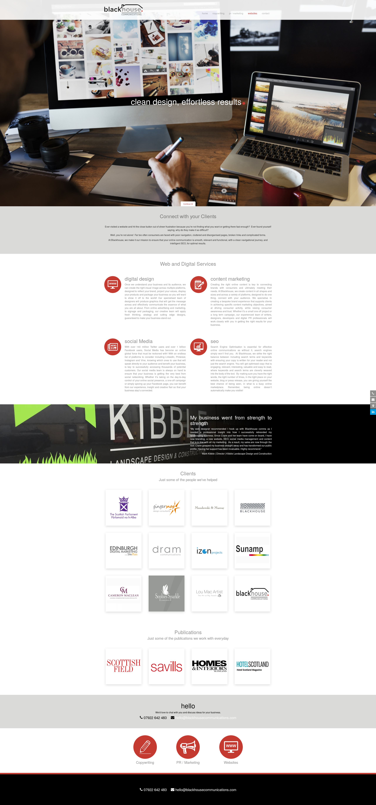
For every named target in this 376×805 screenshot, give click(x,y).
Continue (187, 204)
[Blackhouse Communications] (123, 9)
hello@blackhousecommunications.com (205, 717)
